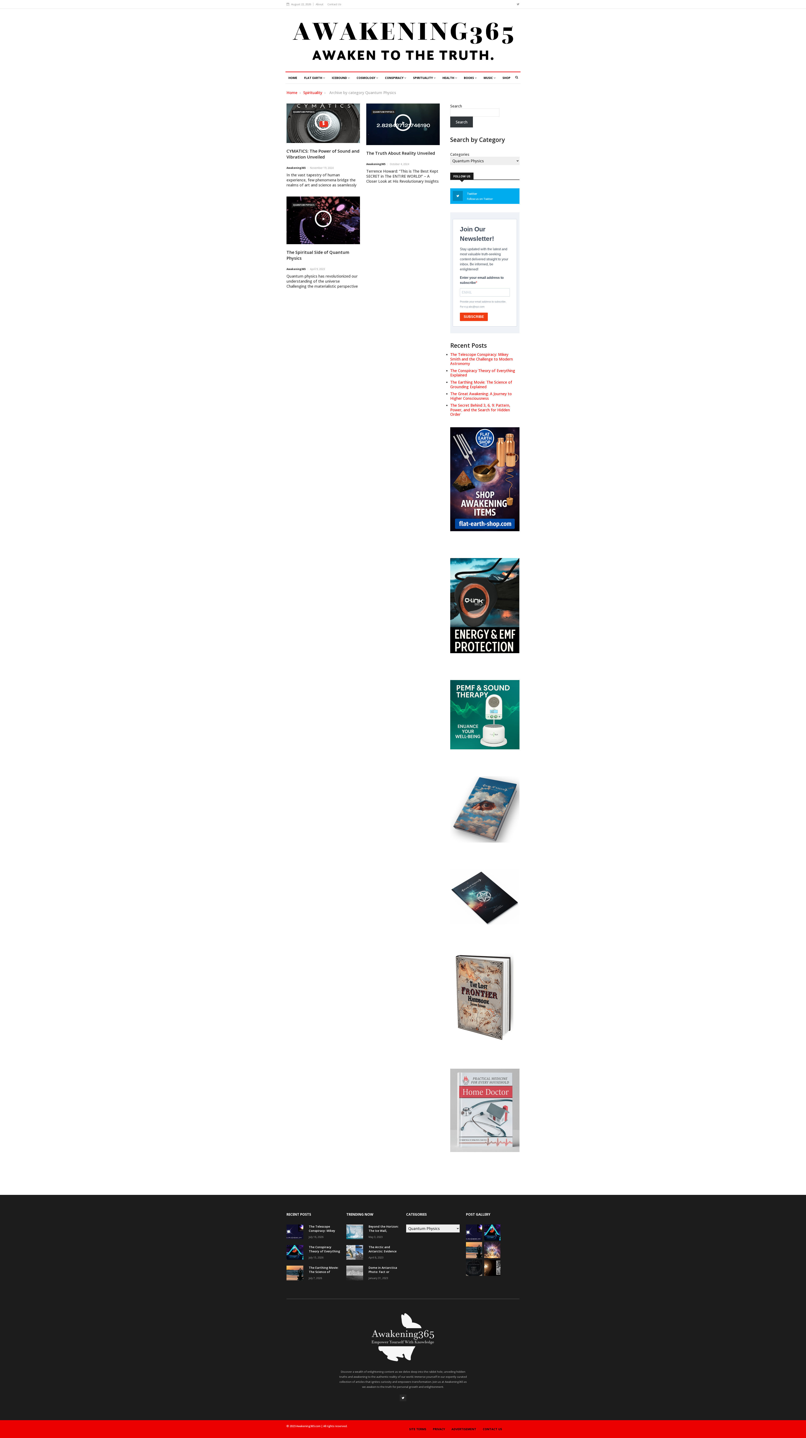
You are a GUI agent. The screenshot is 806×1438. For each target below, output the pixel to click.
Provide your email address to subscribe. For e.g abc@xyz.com (483, 304)
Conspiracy (394, 78)
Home (292, 78)
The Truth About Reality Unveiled (400, 153)
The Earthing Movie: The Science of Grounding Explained (481, 384)
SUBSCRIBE (474, 317)
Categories (459, 154)
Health (448, 78)
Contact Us (334, 4)
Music (489, 78)
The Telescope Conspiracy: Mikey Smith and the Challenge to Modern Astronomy (481, 359)
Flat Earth (313, 78)
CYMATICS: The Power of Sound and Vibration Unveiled (323, 154)
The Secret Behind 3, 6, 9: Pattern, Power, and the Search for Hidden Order (480, 410)
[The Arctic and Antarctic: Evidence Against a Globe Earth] (355, 1253)
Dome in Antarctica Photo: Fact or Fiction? (383, 1272)
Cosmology (366, 78)
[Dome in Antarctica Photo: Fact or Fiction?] (355, 1273)
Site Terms (417, 1429)
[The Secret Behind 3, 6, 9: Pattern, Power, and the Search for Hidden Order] (474, 1274)
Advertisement (463, 1429)
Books (469, 78)
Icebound (340, 78)
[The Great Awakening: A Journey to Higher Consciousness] (492, 1256)
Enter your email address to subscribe (482, 280)
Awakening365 (296, 168)
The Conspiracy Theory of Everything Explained (482, 373)
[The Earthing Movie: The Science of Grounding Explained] (296, 1273)
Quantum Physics (303, 111)
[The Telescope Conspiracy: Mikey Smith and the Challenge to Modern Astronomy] (296, 1232)
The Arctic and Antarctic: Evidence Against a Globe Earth (382, 1253)
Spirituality (423, 78)
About (319, 4)
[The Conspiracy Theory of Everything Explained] (296, 1253)
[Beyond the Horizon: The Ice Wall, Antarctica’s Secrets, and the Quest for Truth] (355, 1232)
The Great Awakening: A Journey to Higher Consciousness (481, 396)
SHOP (506, 78)
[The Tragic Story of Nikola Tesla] (492, 1274)
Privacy (439, 1429)
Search (456, 106)
